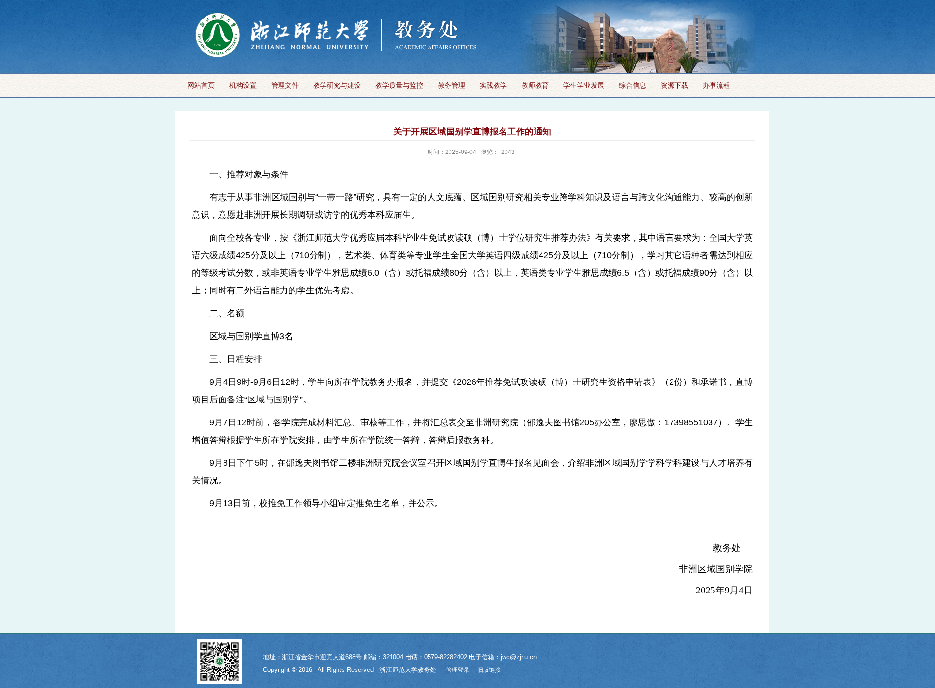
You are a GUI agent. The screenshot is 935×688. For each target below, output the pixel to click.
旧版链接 (489, 670)
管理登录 (457, 670)
